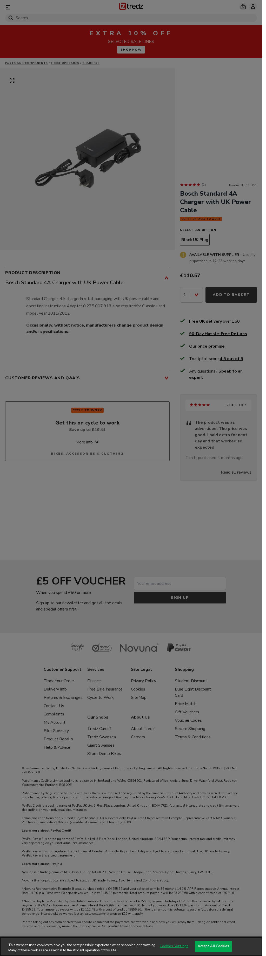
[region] (131, 947)
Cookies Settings (174, 946)
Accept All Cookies (213, 946)
